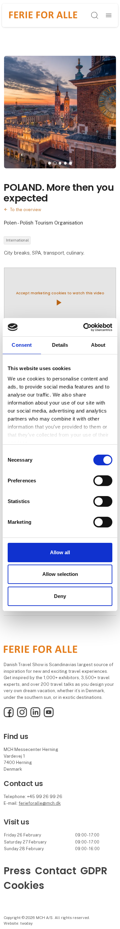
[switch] (102, 480)
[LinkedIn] (35, 715)
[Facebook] (9, 715)
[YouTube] (49, 715)
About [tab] (98, 345)
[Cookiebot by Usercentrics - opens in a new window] (84, 327)
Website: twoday (18, 923)
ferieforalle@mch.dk (40, 803)
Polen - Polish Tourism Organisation (43, 222)
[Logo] (43, 15)
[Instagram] (22, 715)
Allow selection (60, 574)
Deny (60, 596)
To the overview (25, 209)
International (17, 240)
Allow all (60, 552)
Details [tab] (60, 345)
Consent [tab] (22, 345)
